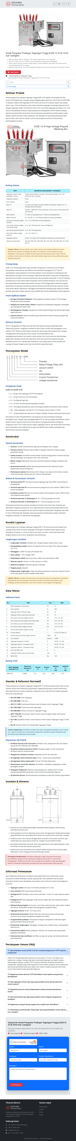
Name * (12, 1047)
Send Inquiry (14, 72)
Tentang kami (43, 1107)
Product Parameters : (46, 1056)
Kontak (41, 1115)
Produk (41, 1109)
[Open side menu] (7, 82)
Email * (41, 1047)
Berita (41, 1112)
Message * (13, 1066)
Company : (13, 1056)
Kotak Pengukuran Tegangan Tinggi (20, 76)
